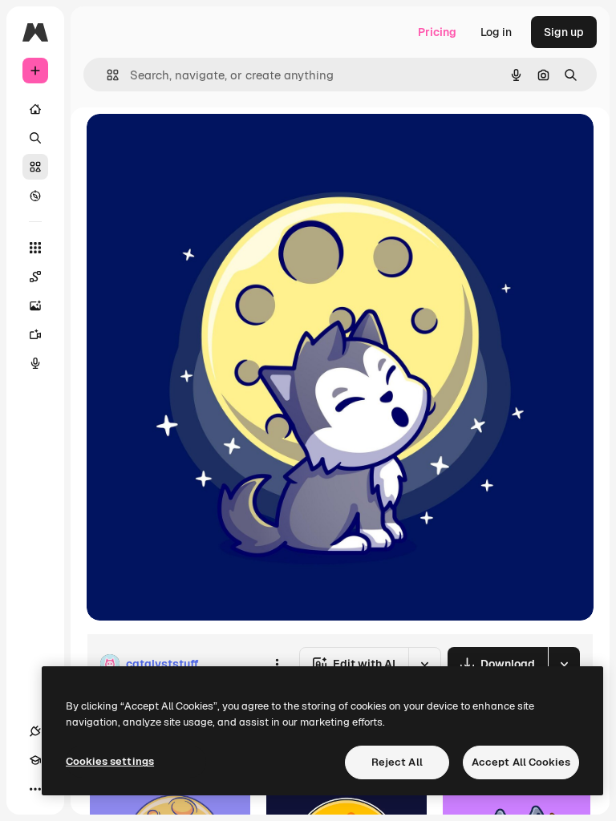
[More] (35, 789)
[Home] (35, 109)
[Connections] (35, 731)
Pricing (437, 32)
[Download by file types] (564, 664)
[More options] (277, 664)
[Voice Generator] (35, 363)
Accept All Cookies (521, 762)
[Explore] (35, 195)
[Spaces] (35, 276)
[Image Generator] (35, 305)
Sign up (564, 32)
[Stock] (35, 167)
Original (189, 144)
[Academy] (35, 760)
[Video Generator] (35, 334)
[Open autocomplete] (106, 75)
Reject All (397, 762)
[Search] (35, 138)
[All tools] (35, 248)
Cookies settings (110, 761)
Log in (496, 32)
